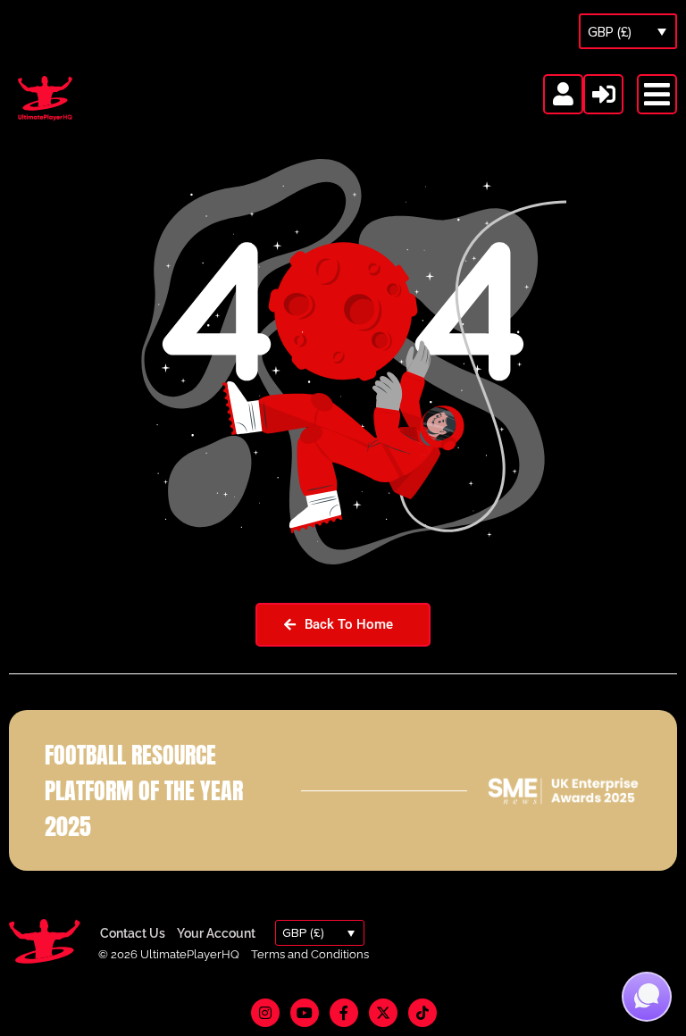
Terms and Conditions (310, 954)
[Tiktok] (422, 1012)
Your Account (216, 933)
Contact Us (132, 933)
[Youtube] (304, 1012)
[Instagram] (265, 1012)
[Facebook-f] (344, 1012)
